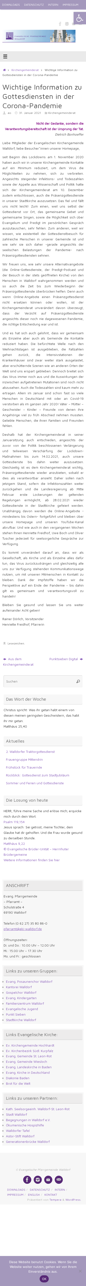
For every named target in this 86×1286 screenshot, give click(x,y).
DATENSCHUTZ (34, 4)
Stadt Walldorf (16, 1114)
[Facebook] (60, 23)
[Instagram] (67, 23)
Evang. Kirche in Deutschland (28, 1072)
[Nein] (80, 1271)
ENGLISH (8, 14)
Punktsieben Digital (64, 659)
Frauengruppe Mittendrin (24, 759)
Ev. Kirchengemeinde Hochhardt (30, 1045)
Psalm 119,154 (14, 822)
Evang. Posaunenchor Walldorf (29, 981)
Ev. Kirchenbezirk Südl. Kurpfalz (29, 1051)
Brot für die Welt (18, 1083)
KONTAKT (24, 14)
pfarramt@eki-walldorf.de (23, 929)
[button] (80, 18)
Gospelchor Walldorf (21, 992)
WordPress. (73, 1199)
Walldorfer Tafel (18, 1131)
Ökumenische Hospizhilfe (25, 1125)
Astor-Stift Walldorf (20, 1136)
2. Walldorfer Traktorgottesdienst (30, 752)
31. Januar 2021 (30, 113)
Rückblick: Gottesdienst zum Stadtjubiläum (37, 775)
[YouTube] (48, 1180)
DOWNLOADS (11, 4)
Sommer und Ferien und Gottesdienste (35, 783)
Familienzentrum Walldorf (25, 1003)
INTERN (53, 4)
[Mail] (59, 1180)
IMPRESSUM (70, 4)
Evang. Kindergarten (21, 998)
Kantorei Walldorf (19, 987)
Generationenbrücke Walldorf (28, 1142)
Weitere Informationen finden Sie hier (32, 860)
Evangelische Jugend (22, 1009)
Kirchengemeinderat (25, 70)
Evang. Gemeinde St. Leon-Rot (29, 1056)
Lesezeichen (16, 643)
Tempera (55, 1199)
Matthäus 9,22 (14, 844)
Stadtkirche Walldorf (21, 1020)
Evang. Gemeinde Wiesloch (26, 1061)
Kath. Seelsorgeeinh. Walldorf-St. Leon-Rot (38, 1109)
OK (44, 1279)
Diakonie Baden (17, 1078)
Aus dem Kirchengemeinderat (18, 661)
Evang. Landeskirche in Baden (29, 1067)
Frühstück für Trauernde (24, 767)
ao (9, 113)
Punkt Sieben (16, 1014)
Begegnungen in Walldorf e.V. (28, 1120)
